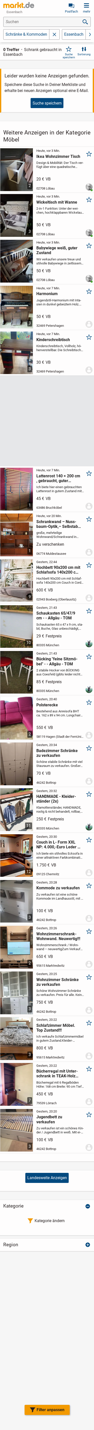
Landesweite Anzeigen (47, 1177)
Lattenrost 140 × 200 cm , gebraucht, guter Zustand (58, 478)
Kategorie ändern (50, 1220)
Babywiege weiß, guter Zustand (56, 250)
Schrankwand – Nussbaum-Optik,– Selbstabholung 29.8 (57, 524)
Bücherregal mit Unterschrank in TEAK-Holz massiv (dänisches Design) (57, 1073)
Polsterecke (47, 705)
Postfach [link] (71, 11)
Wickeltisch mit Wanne (56, 202)
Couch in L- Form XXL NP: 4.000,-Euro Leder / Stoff (57, 844)
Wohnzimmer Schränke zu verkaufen (57, 982)
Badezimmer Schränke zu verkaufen (57, 753)
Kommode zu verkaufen (58, 888)
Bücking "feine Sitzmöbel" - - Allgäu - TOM (56, 661)
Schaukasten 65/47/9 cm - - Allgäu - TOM (55, 615)
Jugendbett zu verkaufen (49, 1119)
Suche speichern (69, 56)
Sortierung (83, 54)
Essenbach (73, 34)
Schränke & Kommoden (26, 34)
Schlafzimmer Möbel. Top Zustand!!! (55, 1028)
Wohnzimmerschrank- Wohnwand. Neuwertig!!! (58, 936)
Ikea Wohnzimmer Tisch (58, 156)
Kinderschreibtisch (53, 339)
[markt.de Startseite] (18, 5)
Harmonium (47, 293)
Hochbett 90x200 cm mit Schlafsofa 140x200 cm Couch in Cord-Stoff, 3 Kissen (58, 570)
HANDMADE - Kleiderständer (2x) (56, 799)
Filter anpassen (50, 1409)
